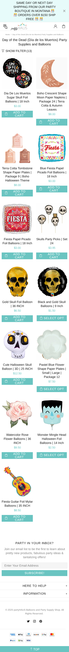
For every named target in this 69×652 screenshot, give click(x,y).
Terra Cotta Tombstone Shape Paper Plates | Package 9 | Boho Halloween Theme (17, 174)
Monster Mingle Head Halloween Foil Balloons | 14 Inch (52, 439)
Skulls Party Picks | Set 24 (51, 241)
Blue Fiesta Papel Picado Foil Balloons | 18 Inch (51, 172)
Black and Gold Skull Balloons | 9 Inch (52, 304)
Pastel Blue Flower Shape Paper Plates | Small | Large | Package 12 (52, 371)
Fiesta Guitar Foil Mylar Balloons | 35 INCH (17, 503)
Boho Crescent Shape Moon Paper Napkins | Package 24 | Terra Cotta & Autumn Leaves (52, 101)
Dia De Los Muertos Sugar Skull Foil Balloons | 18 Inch (17, 97)
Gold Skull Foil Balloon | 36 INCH (17, 304)
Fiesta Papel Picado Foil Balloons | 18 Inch (17, 241)
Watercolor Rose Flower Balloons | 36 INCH (17, 439)
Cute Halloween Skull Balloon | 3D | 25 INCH (17, 366)
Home (7, 34)
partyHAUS (19, 26)
